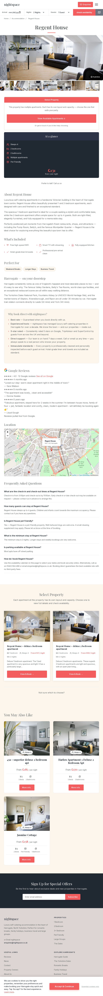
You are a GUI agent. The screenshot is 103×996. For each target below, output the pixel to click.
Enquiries (87, 4)
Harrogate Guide (61, 957)
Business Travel (60, 974)
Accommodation (18, 18)
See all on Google (44, 376)
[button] (51, 57)
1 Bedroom (58, 922)
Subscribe (73, 897)
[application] (51, 452)
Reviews (7, 957)
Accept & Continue (64, 986)
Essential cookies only (90, 986)
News (6, 961)
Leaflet (73, 475)
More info (26, 787)
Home (6, 18)
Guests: (54, 12)
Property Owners (11, 970)
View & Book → (27, 674)
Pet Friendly (59, 935)
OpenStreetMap (84, 475)
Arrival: (4, 12)
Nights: (29, 12)
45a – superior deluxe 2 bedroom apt (27, 761)
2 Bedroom (58, 926)
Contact (7, 965)
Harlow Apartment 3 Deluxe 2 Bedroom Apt (76, 761)
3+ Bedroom (59, 931)
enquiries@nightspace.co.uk (16, 943)
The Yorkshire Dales (62, 961)
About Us (8, 974)
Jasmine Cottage (27, 835)
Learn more (9, 992)
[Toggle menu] (96, 5)
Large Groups (59, 939)
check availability (84, 12)
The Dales (58, 943)
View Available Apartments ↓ (51, 118)
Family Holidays (60, 970)
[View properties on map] (99, 12)
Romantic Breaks (61, 965)
